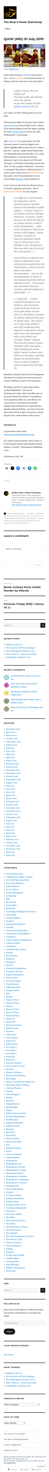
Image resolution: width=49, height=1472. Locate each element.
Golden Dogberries (12, 1445)
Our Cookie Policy (10, 1463)
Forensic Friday (18, 132)
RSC (8, 1145)
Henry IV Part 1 (12, 1000)
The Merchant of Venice (17, 1227)
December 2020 (13, 729)
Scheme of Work (11, 125)
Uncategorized (12, 1261)
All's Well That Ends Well (17, 880)
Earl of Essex (11, 956)
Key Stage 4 (11, 1050)
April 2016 (10, 855)
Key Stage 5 (11, 1053)
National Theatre (14, 1088)
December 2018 (13, 770)
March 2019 (11, 760)
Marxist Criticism (14, 1072)
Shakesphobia (12, 1186)
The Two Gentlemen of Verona (20, 1236)
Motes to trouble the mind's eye (20, 1082)
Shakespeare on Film (15, 1167)
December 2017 (13, 808)
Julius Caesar (11, 1044)
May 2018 (10, 792)
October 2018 (12, 776)
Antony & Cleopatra (15, 883)
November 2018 (13, 773)
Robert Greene (12, 1138)
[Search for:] (22, 625)
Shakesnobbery (13, 1157)
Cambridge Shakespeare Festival (20, 911)
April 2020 (10, 732)
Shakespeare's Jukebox (16, 1176)
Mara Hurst (16, 684)
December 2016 (13, 846)
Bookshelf (40, 513)
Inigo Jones (11, 1034)
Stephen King (12, 1201)
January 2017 (12, 842)
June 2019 (10, 751)
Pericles (9, 1097)
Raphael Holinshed (14, 1123)
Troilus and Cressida (15, 1255)
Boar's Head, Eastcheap (16, 513)
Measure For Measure (16, 1075)
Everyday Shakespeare (16, 968)
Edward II (10, 959)
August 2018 (11, 783)
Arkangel (19, 179)
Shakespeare (14, 518)
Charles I (10, 921)
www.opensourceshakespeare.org (19, 434)
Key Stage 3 (11, 1047)
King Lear (10, 1060)
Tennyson (10, 1211)
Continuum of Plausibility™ (18, 934)
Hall (8, 993)
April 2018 (10, 795)
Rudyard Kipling (13, 1148)
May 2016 (10, 852)
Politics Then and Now (16, 1113)
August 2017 (11, 820)
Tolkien (9, 1249)
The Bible (10, 1217)
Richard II (10, 1132)
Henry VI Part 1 (12, 1009)
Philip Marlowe (13, 1104)
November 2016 (13, 849)
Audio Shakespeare (14, 893)
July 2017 (10, 824)
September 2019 (13, 742)
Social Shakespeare (14, 1189)
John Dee (36, 521)
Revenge (10, 1129)
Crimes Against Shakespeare (19, 940)
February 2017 (12, 839)
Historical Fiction (14, 1025)
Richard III (10, 1135)
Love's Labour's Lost (15, 1066)
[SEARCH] (42, 625)
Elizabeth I (26, 516)
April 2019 (10, 757)
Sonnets (10, 1192)
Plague (9, 1110)
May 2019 (10, 754)
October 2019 (12, 738)
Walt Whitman (12, 1264)
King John (10, 1056)
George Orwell (12, 990)
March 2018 (11, 798)
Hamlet (9, 997)
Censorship (11, 915)
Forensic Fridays (13, 981)
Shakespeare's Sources (16, 1183)
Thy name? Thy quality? (14, 1434)
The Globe (10, 1224)
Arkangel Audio (21, 521)
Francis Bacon (12, 984)
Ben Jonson (11, 902)
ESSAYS (9, 965)
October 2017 (12, 814)
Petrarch (10, 1101)
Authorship (11, 896)
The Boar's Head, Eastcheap (23, 22)
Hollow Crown (12, 1028)
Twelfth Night (12, 1258)
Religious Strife (13, 1126)
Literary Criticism (14, 1063)
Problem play (12, 1119)
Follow (9, 1331)
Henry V (9, 1006)
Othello (9, 1091)
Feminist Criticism (14, 971)
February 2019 (12, 764)
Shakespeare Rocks (14, 1173)
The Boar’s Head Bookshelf (16, 1439)
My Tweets (9, 1355)
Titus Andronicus (14, 1246)
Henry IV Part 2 (13, 1003)
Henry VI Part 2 (13, 1012)
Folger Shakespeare (15, 974)
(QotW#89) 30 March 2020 (18, 657)
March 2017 (11, 836)
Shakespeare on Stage (16, 1170)
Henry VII (10, 1019)
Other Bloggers (13, 1094)
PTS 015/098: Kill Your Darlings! (20, 648)
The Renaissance (13, 1230)
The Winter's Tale (14, 1239)
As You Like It (12, 889)
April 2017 (10, 833)
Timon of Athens (13, 1242)
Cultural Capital (13, 943)
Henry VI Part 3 (13, 1015)
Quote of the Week (21, 523)
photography (12, 1107)
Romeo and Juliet (14, 1142)
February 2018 (12, 801)
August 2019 (11, 745)
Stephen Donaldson (15, 1198)
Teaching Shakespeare (16, 1208)
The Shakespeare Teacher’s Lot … (21, 651)
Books (29, 521)
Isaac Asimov (12, 1038)
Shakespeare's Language (17, 1179)
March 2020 (11, 735)
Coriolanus (11, 937)
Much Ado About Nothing (17, 1085)
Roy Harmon (16, 691)
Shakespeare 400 (13, 1164)
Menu (7, 29)
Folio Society (12, 978)
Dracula (9, 952)
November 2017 (13, 811)
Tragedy (9, 1252)
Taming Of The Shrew (16, 1205)
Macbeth (10, 1069)
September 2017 (13, 817)
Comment (37, 565)
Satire (8, 1151)
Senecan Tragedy (14, 1154)
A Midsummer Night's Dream (19, 877)
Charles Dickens (13, 918)
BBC (8, 899)
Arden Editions (12, 886)
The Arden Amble (14, 1214)
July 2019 (10, 748)
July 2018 (10, 786)
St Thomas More (13, 1195)
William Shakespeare (28, 518)
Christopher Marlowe (15, 924)
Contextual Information (12, 516)
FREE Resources (13, 987)
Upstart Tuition (11, 1450)
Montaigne (11, 1079)
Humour (10, 1031)
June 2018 (10, 789)
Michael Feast (9, 523)
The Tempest (12, 1233)
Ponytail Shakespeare (16, 1116)
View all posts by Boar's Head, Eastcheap (26, 505)
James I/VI (34, 516)
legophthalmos (14, 69)
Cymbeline (11, 946)
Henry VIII (10, 1022)
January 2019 (12, 767)
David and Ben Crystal (16, 949)
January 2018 (12, 805)
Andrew (14, 676)
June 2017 (10, 827)
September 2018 (13, 779)
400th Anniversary (14, 874)
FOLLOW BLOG (11, 1304)
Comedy (9, 927)
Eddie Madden (17, 699)
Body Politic (11, 905)
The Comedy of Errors (16, 1220)
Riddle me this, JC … (15, 645)
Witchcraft (11, 1271)
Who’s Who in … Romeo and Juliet (21, 654)
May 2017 (10, 830)
